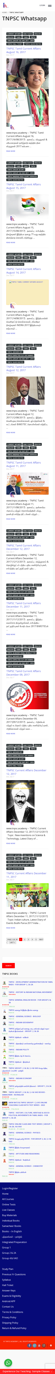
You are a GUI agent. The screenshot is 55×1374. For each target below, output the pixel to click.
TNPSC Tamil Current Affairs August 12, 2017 (23, 368)
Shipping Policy (10, 1322)
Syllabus (6, 1279)
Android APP (8, 1301)
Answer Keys (9, 1290)
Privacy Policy (9, 1317)
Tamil (18, 37)
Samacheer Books (11, 1226)
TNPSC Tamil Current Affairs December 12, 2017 (23, 547)
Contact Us (8, 1306)
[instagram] (44, 1346)
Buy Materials (9, 1215)
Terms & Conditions (12, 1312)
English (37, 34)
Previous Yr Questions (14, 1274)
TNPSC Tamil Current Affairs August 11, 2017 (23, 464)
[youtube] (39, 1346)
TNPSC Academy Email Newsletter (21, 653)
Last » (12, 942)
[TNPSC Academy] (13, 126)
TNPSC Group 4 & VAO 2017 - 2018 (20, 40)
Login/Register (10, 1188)
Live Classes (8, 1209)
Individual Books (11, 1220)
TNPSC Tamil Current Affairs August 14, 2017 (23, 270)
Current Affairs (14, 34)
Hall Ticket (7, 1285)
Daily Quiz (27, 34)
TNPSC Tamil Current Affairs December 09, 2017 (23, 672)
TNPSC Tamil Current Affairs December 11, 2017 (23, 604)
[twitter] (35, 1346)
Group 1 (6, 1247)
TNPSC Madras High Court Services (22, 176)
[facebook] (29, 1346)
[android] (51, 1346)
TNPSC (33, 37)
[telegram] (47, 1346)
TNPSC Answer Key (14, 352)
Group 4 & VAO (10, 1258)
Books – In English (12, 1231)
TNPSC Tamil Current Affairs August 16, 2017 (23, 50)
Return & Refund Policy (14, 1328)
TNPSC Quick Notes (33, 44)
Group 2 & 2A (9, 1252)
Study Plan (7, 1269)
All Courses (8, 1199)
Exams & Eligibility (11, 1295)
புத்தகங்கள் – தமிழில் (12, 1236)
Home (5, 1193)
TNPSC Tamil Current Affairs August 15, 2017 (23, 186)
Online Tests (9, 1204)
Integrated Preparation (14, 1242)
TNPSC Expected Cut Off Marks (20, 355)
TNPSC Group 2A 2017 (15, 170)
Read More (10, 151)
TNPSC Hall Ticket (15, 44)
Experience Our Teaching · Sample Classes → (27, 1371)
